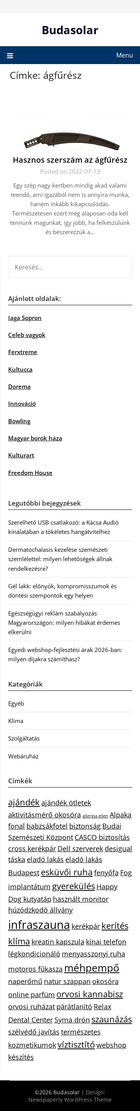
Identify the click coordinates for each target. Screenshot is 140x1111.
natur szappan (67, 981)
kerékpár (86, 926)
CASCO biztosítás (102, 837)
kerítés (115, 926)
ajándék (24, 802)
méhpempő (91, 968)
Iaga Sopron (25, 318)
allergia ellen (95, 816)
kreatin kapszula (58, 941)
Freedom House (30, 472)
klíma (19, 941)
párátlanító (74, 1006)
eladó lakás (45, 859)
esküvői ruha (67, 872)
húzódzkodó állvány (40, 910)
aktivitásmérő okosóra (44, 814)
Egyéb (16, 703)
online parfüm (31, 994)
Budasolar (70, 29)
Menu (124, 55)
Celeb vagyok (27, 335)
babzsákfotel (47, 826)
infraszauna (39, 924)
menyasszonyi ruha (93, 953)
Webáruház (23, 756)
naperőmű (25, 981)
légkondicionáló (34, 953)
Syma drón (72, 1019)
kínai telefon (106, 941)
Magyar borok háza (35, 438)
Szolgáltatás (24, 738)
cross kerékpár (32, 848)
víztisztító (76, 1044)
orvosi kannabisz (89, 994)
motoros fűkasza (35, 969)
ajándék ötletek (66, 802)
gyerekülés (73, 886)
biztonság (85, 826)
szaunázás (111, 1019)
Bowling (19, 421)
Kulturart (21, 455)
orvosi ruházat (31, 1006)
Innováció (22, 403)
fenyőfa (106, 872)
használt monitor (80, 899)
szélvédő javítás (34, 1031)
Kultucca (20, 369)
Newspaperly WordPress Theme (70, 1099)
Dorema (19, 386)
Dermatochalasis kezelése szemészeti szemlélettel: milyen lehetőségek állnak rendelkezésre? (60, 559)
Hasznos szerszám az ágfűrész (70, 160)
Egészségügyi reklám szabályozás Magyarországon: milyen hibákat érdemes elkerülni (64, 622)
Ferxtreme (22, 352)
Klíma (15, 721)
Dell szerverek (80, 848)
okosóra (105, 981)
